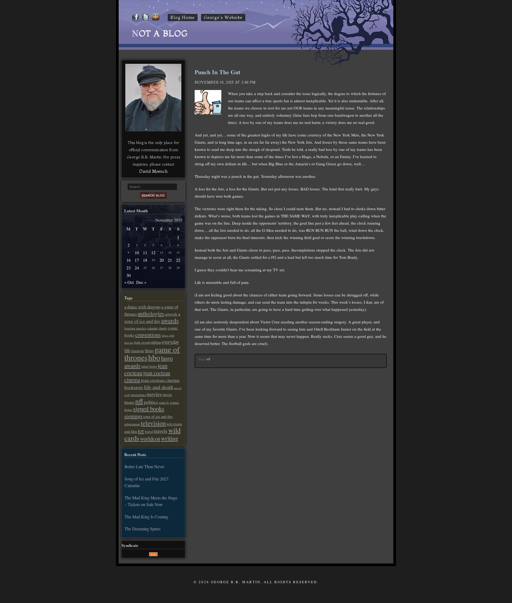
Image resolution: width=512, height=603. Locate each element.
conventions (148, 334)
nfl (208, 359)
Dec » (141, 282)
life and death (158, 387)
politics (151, 402)
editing (156, 342)
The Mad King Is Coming (146, 516)
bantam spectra (135, 328)
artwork (171, 314)
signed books (148, 409)
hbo (154, 357)
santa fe (164, 402)
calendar (152, 328)
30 (128, 275)
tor (141, 430)
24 (137, 268)
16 (128, 260)
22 (178, 260)
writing (169, 438)
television (153, 423)
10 (137, 252)
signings (133, 416)
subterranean (132, 424)
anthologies (151, 313)
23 (128, 268)
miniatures (138, 394)
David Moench (153, 171)
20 (161, 260)
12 (153, 252)
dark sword (142, 342)
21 (170, 260)
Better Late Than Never (144, 466)
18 (145, 260)
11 (145, 252)
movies (154, 394)
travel (149, 431)
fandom (137, 350)
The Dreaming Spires (143, 528)
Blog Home (182, 17)
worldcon (150, 438)
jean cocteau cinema (147, 376)
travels (160, 431)
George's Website (223, 17)
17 (137, 260)
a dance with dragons (142, 307)
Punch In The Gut (217, 72)
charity (162, 328)
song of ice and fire (158, 416)
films (149, 351)
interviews (149, 366)
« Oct (129, 282)
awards (170, 320)
